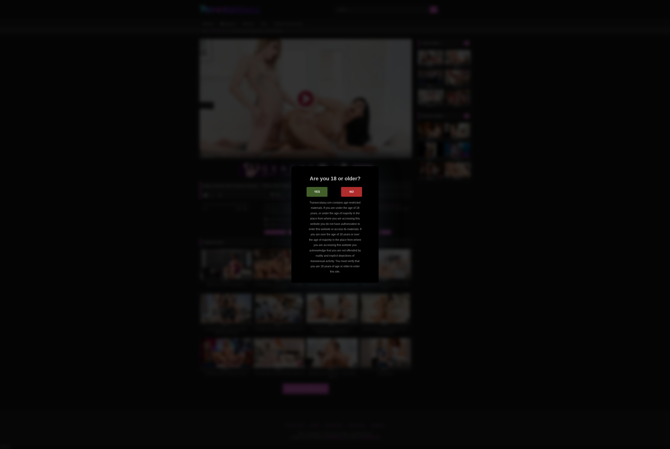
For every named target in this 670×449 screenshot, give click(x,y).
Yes (317, 191)
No (351, 191)
